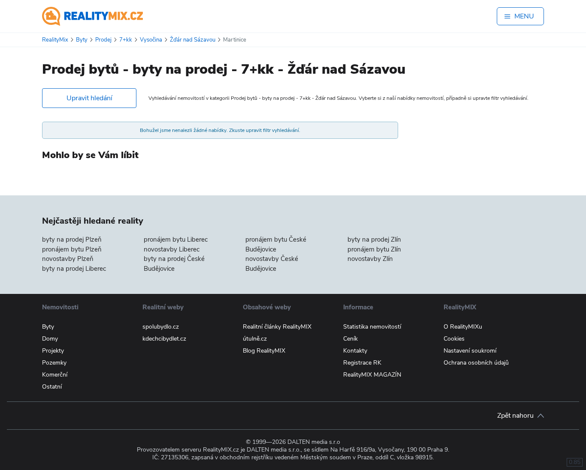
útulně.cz (255, 339)
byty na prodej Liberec (74, 268)
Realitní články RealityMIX (277, 327)
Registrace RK (362, 363)
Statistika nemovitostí (372, 327)
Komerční (54, 375)
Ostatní (52, 387)
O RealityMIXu (463, 327)
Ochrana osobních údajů (476, 363)
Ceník (350, 339)
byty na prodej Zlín (374, 239)
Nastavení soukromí (470, 351)
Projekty (53, 351)
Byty (48, 327)
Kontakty (355, 351)
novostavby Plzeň (68, 258)
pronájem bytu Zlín (374, 249)
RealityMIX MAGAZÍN (372, 375)
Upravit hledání (89, 98)
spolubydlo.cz (160, 327)
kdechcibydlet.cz (164, 339)
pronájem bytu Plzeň (72, 249)
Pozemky (54, 363)
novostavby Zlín (370, 258)
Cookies (454, 339)
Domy (50, 339)
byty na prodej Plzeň (72, 239)
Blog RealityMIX (264, 351)
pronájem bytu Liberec (176, 239)
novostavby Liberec (171, 249)
